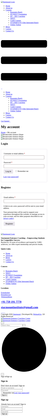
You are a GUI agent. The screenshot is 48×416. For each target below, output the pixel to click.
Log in (8, 171)
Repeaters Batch (16, 12)
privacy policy (8, 218)
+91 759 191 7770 (11, 301)
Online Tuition (15, 25)
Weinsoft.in (37, 314)
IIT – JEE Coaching (17, 16)
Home (8, 6)
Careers (8, 29)
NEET (12, 18)
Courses (9, 10)
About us (9, 8)
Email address (13, 197)
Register (9, 224)
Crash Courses (15, 21)
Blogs (8, 27)
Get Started (5, 121)
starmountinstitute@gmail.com (19, 307)
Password (11, 162)
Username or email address (18, 154)
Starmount (17, 314)
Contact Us (10, 31)
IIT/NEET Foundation (18, 14)
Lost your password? (11, 177)
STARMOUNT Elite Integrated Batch (24, 23)
